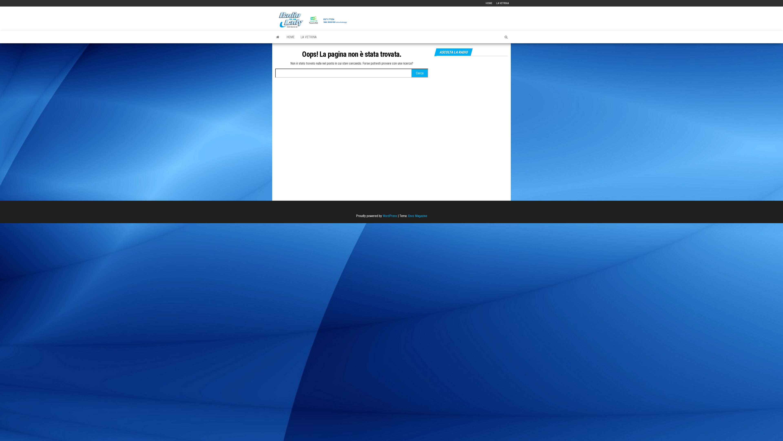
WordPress (390, 216)
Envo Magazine (417, 216)
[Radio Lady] (277, 37)
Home (489, 3)
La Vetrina (502, 3)
